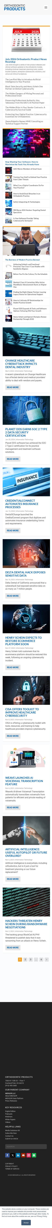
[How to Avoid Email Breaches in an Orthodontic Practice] (8, 195)
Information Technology (23, 371)
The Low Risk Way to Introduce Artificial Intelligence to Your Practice (23, 80)
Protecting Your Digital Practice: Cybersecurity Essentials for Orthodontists (26, 115)
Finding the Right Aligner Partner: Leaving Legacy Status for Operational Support (29, 293)
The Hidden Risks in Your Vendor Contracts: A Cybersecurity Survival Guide (25, 108)
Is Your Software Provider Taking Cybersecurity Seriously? (26, 219)
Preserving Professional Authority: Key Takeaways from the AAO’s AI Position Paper (25, 101)
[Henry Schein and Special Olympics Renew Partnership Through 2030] (8, 318)
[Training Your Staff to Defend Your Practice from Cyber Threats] (8, 178)
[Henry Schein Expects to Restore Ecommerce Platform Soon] (26, 618)
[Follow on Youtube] (23, 1155)
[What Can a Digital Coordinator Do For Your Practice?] (8, 187)
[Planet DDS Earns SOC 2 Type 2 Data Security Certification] (26, 410)
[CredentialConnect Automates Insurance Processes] (26, 482)
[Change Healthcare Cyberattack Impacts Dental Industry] (26, 341)
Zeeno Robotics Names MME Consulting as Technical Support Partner (24, 122)
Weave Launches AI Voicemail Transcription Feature (24, 781)
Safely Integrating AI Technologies (26, 202)
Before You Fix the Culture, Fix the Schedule (30, 274)
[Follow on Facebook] (7, 1155)
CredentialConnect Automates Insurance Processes (21, 504)
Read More (13, 387)
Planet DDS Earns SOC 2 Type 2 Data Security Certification (26, 432)
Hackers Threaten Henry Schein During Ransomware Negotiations (26, 924)
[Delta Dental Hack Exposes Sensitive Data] (26, 553)
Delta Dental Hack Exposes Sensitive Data (25, 574)
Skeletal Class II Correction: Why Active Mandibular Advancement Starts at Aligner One (30, 284)
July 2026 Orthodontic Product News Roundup (26, 60)
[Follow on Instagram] (29, 1155)
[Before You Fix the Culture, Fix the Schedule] (8, 275)
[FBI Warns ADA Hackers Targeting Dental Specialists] (8, 211)
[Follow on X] (13, 1155)
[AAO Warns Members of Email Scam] (8, 170)
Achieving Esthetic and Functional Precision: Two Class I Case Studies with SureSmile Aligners (28, 266)
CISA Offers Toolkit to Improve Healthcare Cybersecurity (22, 712)
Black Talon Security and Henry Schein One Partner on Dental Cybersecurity (24, 87)
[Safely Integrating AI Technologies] (8, 203)
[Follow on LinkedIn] (18, 1155)
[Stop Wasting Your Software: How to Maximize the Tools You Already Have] (26, 143)
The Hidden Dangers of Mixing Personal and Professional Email (24, 94)
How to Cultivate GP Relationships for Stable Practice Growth (28, 301)
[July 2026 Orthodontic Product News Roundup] (26, 40)
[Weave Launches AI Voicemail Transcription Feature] (26, 759)
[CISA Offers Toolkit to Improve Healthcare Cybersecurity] (26, 690)
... (36, 959)
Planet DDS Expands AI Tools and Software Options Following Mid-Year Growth (30, 310)
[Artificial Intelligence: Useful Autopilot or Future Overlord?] (26, 830)
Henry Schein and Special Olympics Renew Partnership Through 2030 (29, 318)
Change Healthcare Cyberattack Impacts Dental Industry (21, 364)
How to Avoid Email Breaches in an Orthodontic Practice (26, 195)
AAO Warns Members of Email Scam (27, 169)
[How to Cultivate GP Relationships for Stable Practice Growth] (8, 301)
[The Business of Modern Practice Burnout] (26, 241)
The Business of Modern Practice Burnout (22, 260)
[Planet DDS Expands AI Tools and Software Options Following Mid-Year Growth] (8, 310)
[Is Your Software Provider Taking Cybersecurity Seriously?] (8, 219)
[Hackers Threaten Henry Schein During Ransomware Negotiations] (26, 902)
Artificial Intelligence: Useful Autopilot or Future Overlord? (26, 852)
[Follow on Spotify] (34, 1155)
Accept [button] (26, 1222)
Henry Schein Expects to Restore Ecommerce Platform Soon (23, 641)
